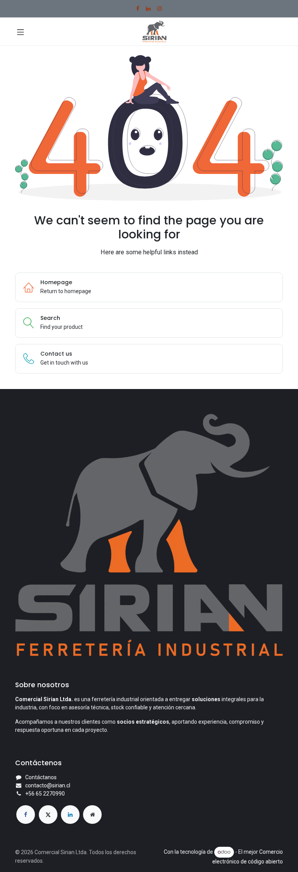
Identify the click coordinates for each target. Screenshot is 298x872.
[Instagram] (159, 8)
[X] (48, 814)
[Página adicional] (92, 814)
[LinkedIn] (148, 8)
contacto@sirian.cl (47, 785)
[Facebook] (138, 8)
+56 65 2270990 (45, 793)
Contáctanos (41, 777)
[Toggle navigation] (20, 31)
